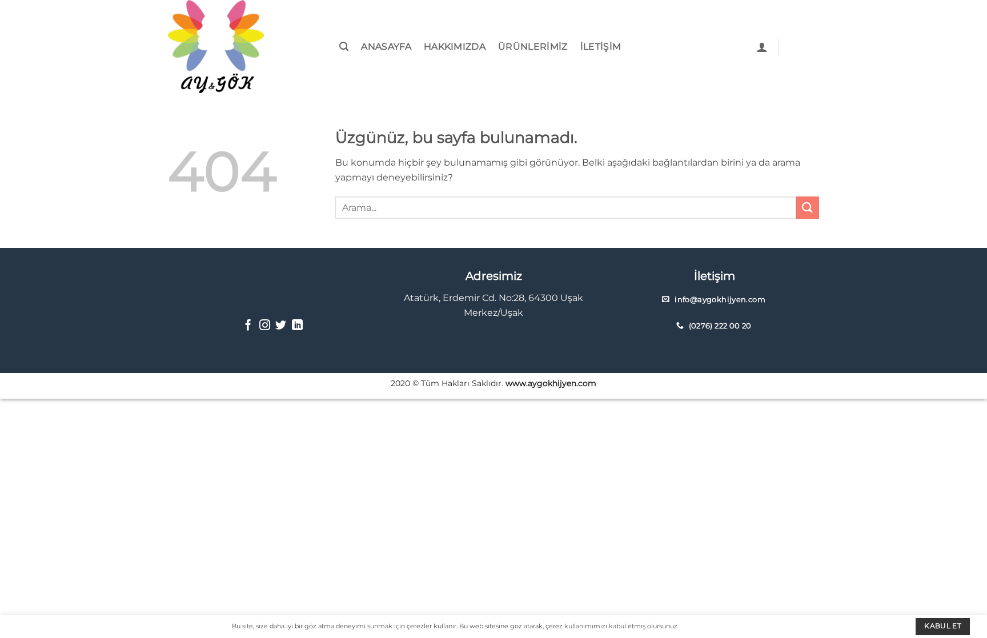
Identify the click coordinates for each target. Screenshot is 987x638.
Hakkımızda (455, 46)
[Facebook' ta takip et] (248, 326)
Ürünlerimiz (533, 46)
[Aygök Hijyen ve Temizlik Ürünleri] (225, 46)
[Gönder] (807, 207)
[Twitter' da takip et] (280, 326)
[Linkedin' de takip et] (297, 326)
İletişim (600, 46)
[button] (343, 46)
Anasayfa (386, 46)
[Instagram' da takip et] (264, 326)
